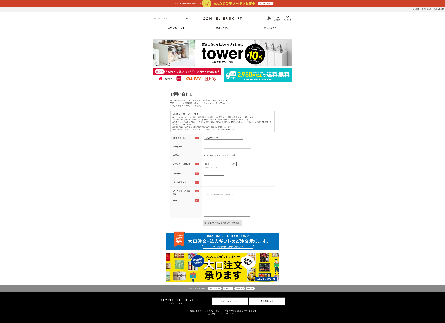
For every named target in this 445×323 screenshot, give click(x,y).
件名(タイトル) (179, 138)
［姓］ (207, 164)
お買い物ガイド (196, 311)
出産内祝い (228, 288)
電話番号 (177, 173)
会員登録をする (267, 301)
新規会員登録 (439, 9)
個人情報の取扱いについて (187, 129)
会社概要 (416, 9)
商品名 (176, 155)
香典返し (250, 288)
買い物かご (287, 20)
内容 (175, 200)
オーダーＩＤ (178, 147)
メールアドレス (179, 182)
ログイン (269, 20)
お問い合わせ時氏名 (181, 164)
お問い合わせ (427, 9)
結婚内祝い (240, 288)
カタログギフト (215, 288)
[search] (187, 18)
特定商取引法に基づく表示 (236, 311)
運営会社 (252, 311)
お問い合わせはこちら (230, 301)
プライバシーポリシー (214, 311)
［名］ (233, 164)
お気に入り (278, 20)
